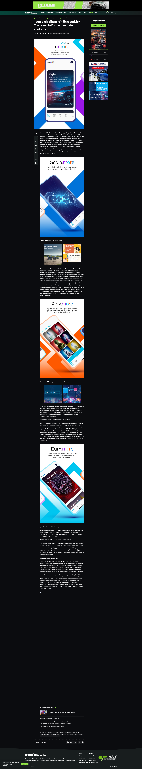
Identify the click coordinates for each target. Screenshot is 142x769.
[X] (112, 766)
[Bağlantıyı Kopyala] (51, 33)
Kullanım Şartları (8, 764)
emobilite (63, 734)
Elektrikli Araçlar (41, 18)
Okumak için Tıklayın (98, 25)
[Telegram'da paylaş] (48, 33)
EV (67, 734)
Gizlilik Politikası (15, 762)
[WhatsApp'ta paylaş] (43, 33)
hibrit (76, 734)
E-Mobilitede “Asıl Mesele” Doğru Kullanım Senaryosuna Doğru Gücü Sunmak (58, 721)
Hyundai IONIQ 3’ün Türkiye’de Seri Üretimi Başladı (52, 726)
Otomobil (64, 18)
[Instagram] (98, 55)
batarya (56, 732)
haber (71, 734)
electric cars (76, 732)
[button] (24, 764)
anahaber (50, 732)
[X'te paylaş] (38, 33)
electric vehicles (45, 734)
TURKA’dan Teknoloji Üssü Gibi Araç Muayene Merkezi (61, 712)
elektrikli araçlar (55, 734)
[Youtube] (98, 59)
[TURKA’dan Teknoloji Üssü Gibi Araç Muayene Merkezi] (43, 712)
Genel (50, 18)
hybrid (80, 734)
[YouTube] (114, 766)
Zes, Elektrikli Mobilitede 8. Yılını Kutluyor (50, 718)
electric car (68, 732)
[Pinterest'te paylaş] (40, 33)
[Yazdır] (36, 163)
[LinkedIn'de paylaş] (46, 33)
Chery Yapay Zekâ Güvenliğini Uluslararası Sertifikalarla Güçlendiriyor (56, 723)
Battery (61, 732)
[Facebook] (98, 52)
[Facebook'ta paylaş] (35, 33)
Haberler (56, 18)
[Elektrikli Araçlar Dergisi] (31, 12)
